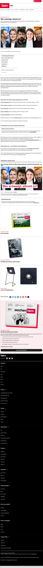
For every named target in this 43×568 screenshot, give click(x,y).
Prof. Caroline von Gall (6, 105)
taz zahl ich (3, 435)
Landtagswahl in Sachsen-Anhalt (6, 392)
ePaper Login (3, 545)
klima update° (3, 456)
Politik (2, 366)
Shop (2, 529)
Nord (1, 382)
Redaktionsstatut (8, 557)
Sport (2, 376)
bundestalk (3, 451)
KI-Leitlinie (21, 557)
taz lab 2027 (3, 499)
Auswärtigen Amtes (22, 154)
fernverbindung (3, 454)
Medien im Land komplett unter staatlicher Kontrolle (12, 86)
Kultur (2, 374)
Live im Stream (3, 494)
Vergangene (3, 496)
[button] (41, 1)
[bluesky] (9, 358)
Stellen (2, 419)
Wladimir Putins (36, 77)
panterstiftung (3, 440)
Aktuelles (2, 411)
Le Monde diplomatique (5, 513)
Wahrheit (2, 384)
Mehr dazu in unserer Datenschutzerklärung (20, 194)
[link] (2, 9)
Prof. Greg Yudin (4, 108)
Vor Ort (2, 491)
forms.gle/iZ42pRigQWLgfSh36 (32, 140)
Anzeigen (2, 532)
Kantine (2, 526)
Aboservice (3, 542)
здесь (19, 51)
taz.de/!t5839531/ (33, 132)
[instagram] (12, 358)
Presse (2, 422)
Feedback (2, 540)
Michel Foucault (3, 403)
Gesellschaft (3, 371)
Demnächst (3, 488)
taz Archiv (2, 515)
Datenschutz (30, 557)
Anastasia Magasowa (5, 102)
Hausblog (2, 414)
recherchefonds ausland (5, 438)
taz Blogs (2, 507)
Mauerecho (3, 459)
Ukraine (14, 80)
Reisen (2, 524)
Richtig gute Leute (4, 398)
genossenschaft (3, 432)
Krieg (5, 79)
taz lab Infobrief (3, 480)
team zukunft (3, 472)
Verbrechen (39, 79)
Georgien (22, 90)
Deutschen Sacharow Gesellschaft (23, 153)
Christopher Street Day (5, 395)
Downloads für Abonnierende (6, 548)
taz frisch (2, 475)
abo (1, 430)
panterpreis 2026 (4, 443)
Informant (25, 557)
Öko (1, 369)
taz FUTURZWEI (3, 510)
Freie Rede (3, 462)
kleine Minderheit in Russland (9, 83)
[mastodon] (7, 358)
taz (3, 355)
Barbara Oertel (18, 117)
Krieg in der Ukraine (4, 400)
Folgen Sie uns (3, 358)
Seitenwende (3, 560)
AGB (38, 557)
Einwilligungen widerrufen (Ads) (11, 560)
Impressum (35, 557)
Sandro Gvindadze (5, 111)
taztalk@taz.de (36, 202)
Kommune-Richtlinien (15, 557)
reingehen (2, 464)
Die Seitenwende (4, 416)
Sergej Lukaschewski (5, 114)
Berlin (2, 379)
